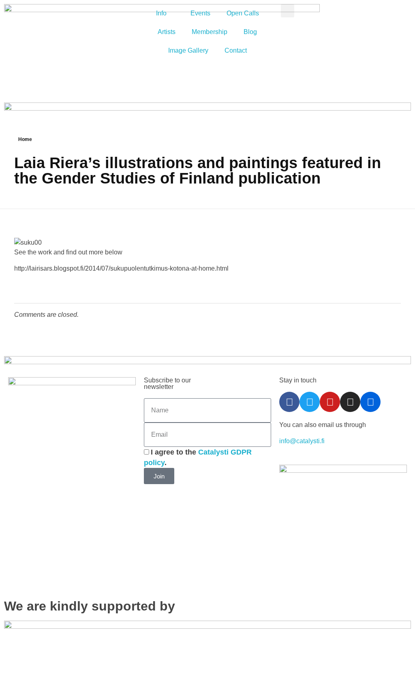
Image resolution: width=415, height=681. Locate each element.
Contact (236, 50)
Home (25, 139)
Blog (250, 31)
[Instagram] (350, 402)
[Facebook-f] (289, 402)
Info (161, 13)
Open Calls (243, 13)
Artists (166, 31)
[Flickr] (370, 402)
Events (200, 13)
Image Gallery (188, 50)
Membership (209, 31)
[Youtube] (330, 402)
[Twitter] (309, 402)
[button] (287, 10)
